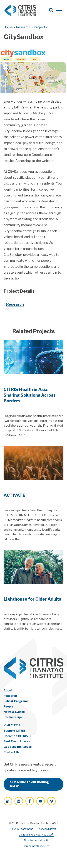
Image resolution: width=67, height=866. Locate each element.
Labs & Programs (16, 701)
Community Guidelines (36, 845)
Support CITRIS (15, 730)
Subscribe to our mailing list (29, 784)
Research (15, 304)
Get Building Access (18, 746)
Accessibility (46, 828)
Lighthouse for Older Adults (32, 599)
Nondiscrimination (35, 840)
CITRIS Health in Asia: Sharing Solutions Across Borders (30, 395)
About (8, 690)
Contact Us (11, 752)
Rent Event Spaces (17, 741)
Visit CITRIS (12, 725)
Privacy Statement (21, 828)
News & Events (14, 712)
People (8, 706)
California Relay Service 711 (35, 834)
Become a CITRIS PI (17, 736)
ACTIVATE (14, 495)
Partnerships (13, 717)
